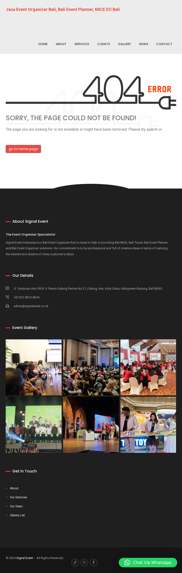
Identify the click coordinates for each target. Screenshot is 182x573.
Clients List (17, 515)
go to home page (23, 149)
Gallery (124, 44)
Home (43, 44)
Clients (103, 44)
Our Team (16, 506)
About (61, 44)
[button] (148, 562)
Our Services (18, 497)
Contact (164, 44)
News (143, 44)
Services (81, 44)
